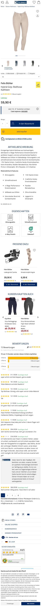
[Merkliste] (34, 2)
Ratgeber (32, 73)
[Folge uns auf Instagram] (13, 515)
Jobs (10, 537)
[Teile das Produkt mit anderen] (37, 16)
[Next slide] (38, 66)
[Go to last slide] (3, 317)
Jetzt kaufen (22, 131)
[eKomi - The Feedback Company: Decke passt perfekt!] (13, 556)
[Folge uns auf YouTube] (28, 515)
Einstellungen (10, 604)
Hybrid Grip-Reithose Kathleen (26, 6)
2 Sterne (3, 366)
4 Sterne (3, 361)
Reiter (2, 6)
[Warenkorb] (38, 2)
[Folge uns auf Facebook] (18, 515)
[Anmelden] (7, 2)
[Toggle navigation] (2, 2)
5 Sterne (3, 358)
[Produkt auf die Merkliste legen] (37, 11)
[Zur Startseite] (20, 2)
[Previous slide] (2, 66)
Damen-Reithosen (11, 6)
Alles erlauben (30, 604)
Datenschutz (33, 600)
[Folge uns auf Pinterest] (23, 515)
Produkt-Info (22, 73)
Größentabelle (10, 73)
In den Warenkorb (12, 284)
